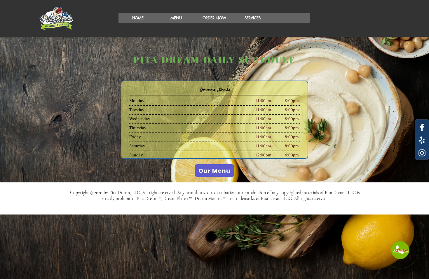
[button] (214, 20)
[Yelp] (422, 140)
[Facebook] (422, 127)
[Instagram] (422, 153)
